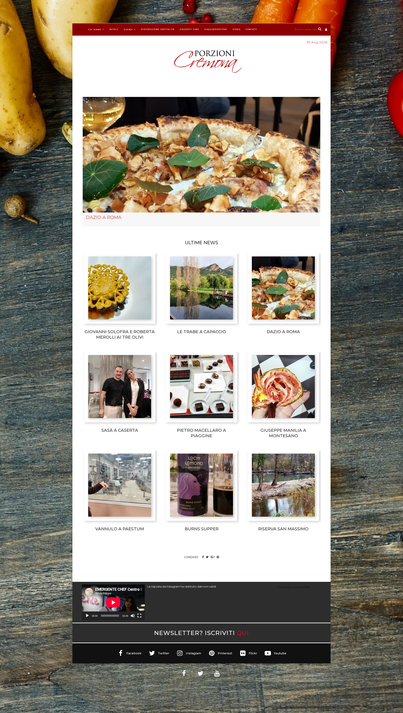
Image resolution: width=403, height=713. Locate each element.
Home (79, 29)
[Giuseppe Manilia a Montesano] (283, 388)
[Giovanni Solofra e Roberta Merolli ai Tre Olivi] (119, 289)
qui (243, 634)
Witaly (114, 29)
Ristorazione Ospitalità (157, 29)
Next (326, 230)
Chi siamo (94, 29)
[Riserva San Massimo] (283, 486)
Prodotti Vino (189, 29)
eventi (128, 29)
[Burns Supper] (201, 486)
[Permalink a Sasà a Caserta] (201, 156)
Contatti (251, 29)
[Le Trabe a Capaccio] (201, 289)
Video (236, 29)
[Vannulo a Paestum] (119, 486)
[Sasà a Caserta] (119, 388)
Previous (76, 230)
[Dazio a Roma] (283, 289)
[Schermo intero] (139, 617)
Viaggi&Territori (215, 29)
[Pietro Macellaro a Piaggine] (201, 388)
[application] (113, 604)
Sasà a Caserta (106, 221)
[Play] (87, 617)
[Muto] (133, 617)
